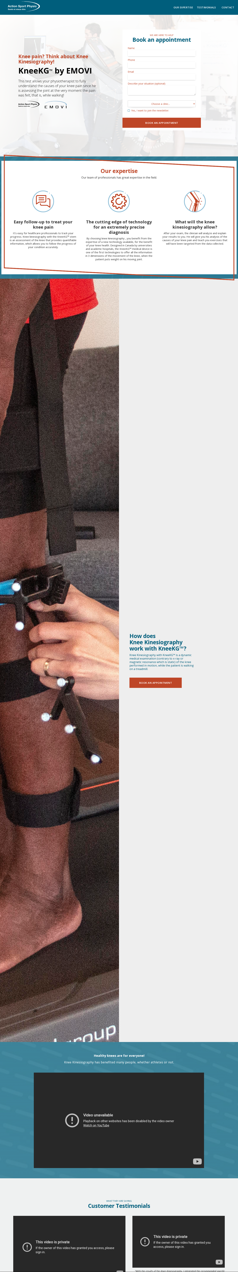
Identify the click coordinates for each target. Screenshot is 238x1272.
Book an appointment (155, 682)
